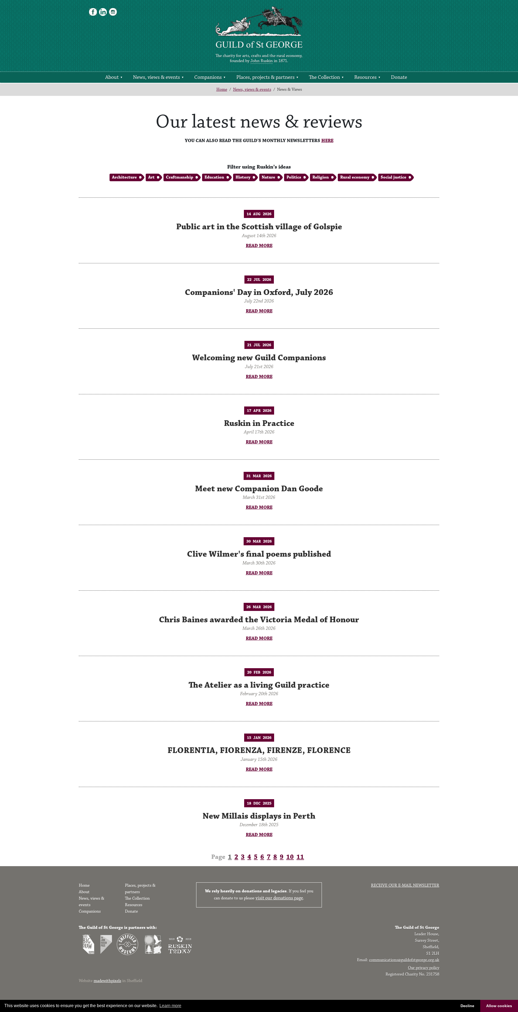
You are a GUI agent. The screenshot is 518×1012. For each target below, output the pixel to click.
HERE (327, 141)
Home (221, 89)
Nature (268, 177)
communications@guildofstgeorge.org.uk (404, 960)
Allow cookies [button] (499, 1006)
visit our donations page (279, 898)
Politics (294, 177)
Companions (208, 77)
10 (290, 857)
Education (214, 177)
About (112, 77)
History (243, 177)
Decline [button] (467, 1006)
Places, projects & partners (265, 77)
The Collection (324, 77)
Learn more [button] (170, 1005)
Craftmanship (179, 177)
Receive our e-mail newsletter (405, 885)
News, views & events (156, 77)
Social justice (393, 177)
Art (151, 177)
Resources (365, 77)
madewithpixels (107, 980)
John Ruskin (261, 60)
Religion (320, 177)
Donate (399, 77)
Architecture (124, 177)
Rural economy (354, 177)
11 (300, 857)
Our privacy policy (423, 967)
